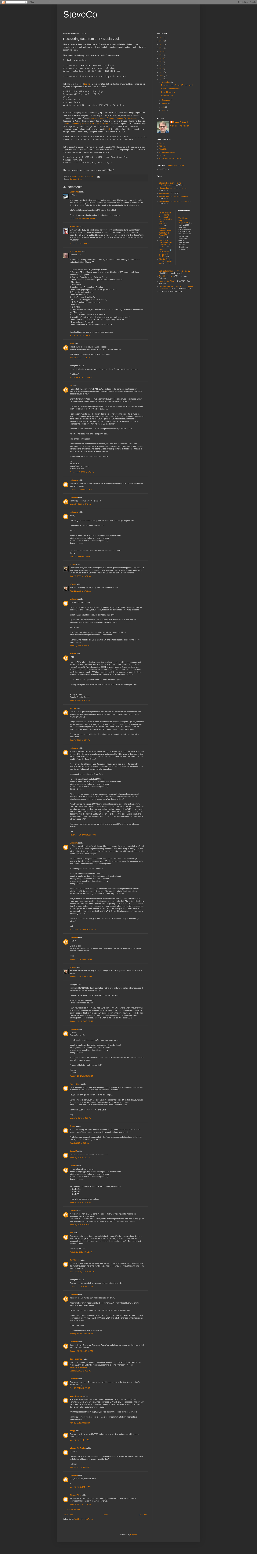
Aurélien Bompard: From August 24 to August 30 (165, 232)
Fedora (162, 155)
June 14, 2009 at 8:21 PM (80, 740)
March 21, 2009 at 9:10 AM (80, 504)
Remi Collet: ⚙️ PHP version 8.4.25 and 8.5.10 (165, 253)
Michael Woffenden (78, 1448)
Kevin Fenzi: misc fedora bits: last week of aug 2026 (165, 243)
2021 (161, 48)
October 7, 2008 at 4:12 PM (81, 489)
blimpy (72, 1431)
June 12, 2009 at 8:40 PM (80, 646)
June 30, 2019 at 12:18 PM (80, 1504)
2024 (161, 37)
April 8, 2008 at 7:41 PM (79, 243)
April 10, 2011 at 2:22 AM (80, 1388)
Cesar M (73, 1151)
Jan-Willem (74, 1260)
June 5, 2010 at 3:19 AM (79, 1143)
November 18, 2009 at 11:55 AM (83, 930)
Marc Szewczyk (76, 1396)
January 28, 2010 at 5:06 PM (81, 1076)
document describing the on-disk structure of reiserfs (85, 123)
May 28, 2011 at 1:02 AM (80, 1440)
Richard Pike (75, 1495)
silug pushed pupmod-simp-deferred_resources (170, 184)
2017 (161, 55)
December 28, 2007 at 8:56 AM (82, 219)
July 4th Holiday (165, 276)
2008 (161, 76)
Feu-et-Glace (75, 1084)
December (166, 82)
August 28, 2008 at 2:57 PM (81, 377)
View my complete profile (180, 126)
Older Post (143, 1515)
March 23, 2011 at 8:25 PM (80, 1371)
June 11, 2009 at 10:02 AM (80, 576)
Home (106, 1515)
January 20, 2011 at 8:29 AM (81, 1334)
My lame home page (167, 152)
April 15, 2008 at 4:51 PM (80, 335)
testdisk (87, 84)
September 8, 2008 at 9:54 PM (82, 472)
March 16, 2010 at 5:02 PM (80, 1118)
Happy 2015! (183, 223)
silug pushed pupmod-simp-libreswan (174, 202)
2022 (161, 44)
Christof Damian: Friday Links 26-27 (166, 261)
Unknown (74, 480)
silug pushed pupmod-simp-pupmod (173, 196)
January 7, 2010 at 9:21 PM (81, 977)
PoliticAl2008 (75, 251)
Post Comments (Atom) (83, 1519)
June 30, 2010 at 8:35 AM (80, 1225)
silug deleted (164, 193)
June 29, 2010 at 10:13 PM (80, 1158)
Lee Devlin (74, 192)
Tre (71, 386)
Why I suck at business (170, 89)
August (165, 103)
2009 (161, 72)
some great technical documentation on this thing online (114, 118)
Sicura (161, 143)
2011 (161, 65)
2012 (161, 62)
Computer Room (76, 179)
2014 (161, 58)
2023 (161, 41)
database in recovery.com (80, 1367)
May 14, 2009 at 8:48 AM (80, 556)
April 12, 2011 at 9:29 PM (80, 1423)
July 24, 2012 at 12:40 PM (80, 1467)
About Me (163, 149)
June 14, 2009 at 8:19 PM (80, 700)
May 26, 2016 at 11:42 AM (80, 1487)
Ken (71, 1233)
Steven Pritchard (180, 122)
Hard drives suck (168, 92)
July (163, 107)
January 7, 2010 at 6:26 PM (81, 959)
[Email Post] (99, 176)
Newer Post (68, 1515)
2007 (161, 79)
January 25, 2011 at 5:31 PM (81, 1351)
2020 (161, 51)
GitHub (162, 146)
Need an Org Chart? (167, 281)
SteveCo (80, 14)
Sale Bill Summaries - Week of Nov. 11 (174, 271)
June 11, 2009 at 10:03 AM (80, 591)
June (164, 110)
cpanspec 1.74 (167, 96)
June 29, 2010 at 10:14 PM (80, 1202)
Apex (72, 343)
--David (73, 564)
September (166, 100)
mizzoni (73, 654)
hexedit (107, 129)
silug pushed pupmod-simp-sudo (172, 188)
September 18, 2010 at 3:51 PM (82, 1272)
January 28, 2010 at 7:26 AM (81, 1021)
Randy (72, 1126)
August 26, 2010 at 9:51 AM (81, 1252)
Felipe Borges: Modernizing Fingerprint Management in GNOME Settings (165, 218)
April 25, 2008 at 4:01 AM (80, 358)
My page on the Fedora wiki (170, 158)
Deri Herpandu (76, 1359)
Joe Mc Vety (75, 226)
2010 (161, 69)
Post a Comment (73, 1510)
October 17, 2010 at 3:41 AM (81, 1287)
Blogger (133, 1535)
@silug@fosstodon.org (175, 165)
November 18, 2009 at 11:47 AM (83, 835)
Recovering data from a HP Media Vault (177, 85)
